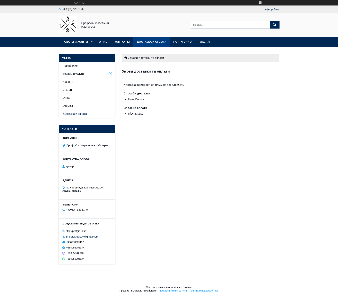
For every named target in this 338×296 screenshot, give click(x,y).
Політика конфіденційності (203, 290)
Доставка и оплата (151, 41)
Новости (68, 81)
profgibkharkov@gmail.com (82, 236)
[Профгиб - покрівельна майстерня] (68, 31)
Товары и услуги (75, 41)
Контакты (122, 41)
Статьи (67, 89)
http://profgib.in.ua (76, 231)
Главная (205, 41)
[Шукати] (275, 25)
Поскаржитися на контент (173, 290)
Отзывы (68, 105)
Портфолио (182, 41)
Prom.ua (187, 287)
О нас (103, 41)
